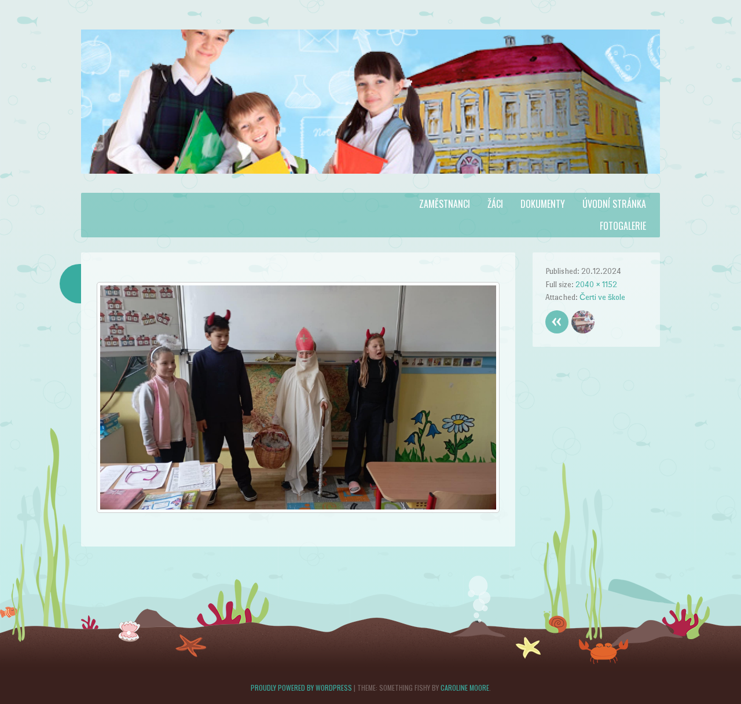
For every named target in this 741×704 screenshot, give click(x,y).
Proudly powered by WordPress (301, 687)
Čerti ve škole (602, 297)
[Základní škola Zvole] (370, 185)
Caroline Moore (465, 687)
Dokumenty (542, 204)
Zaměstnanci (444, 204)
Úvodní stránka (614, 204)
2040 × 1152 (596, 284)
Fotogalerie (623, 226)
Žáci (495, 204)
